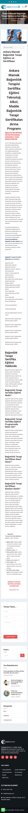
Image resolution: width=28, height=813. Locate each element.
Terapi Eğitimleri (6, 769)
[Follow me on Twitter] (11, 2)
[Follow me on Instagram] (15, 2)
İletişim (4, 775)
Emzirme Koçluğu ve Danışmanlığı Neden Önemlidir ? (17, 681)
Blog (5, 711)
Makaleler (6, 715)
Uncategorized (7, 720)
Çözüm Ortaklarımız (20, 769)
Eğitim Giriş (5, 777)
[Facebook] (2, 757)
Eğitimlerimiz (18, 775)
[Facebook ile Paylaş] (11, 593)
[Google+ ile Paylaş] (16, 593)
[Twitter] (6, 757)
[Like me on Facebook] (9, 2)
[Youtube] (11, 757)
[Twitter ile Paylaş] (12, 593)
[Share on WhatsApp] (10, 593)
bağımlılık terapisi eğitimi (12, 241)
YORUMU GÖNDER (10, 636)
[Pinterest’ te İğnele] (15, 593)
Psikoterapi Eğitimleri (11, 239)
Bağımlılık (8, 257)
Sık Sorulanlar (18, 772)
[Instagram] (15, 757)
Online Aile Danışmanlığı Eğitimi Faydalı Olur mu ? (16, 692)
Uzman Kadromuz (7, 772)
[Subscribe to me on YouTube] (13, 2)
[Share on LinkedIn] (17, 593)
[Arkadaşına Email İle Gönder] (14, 593)
